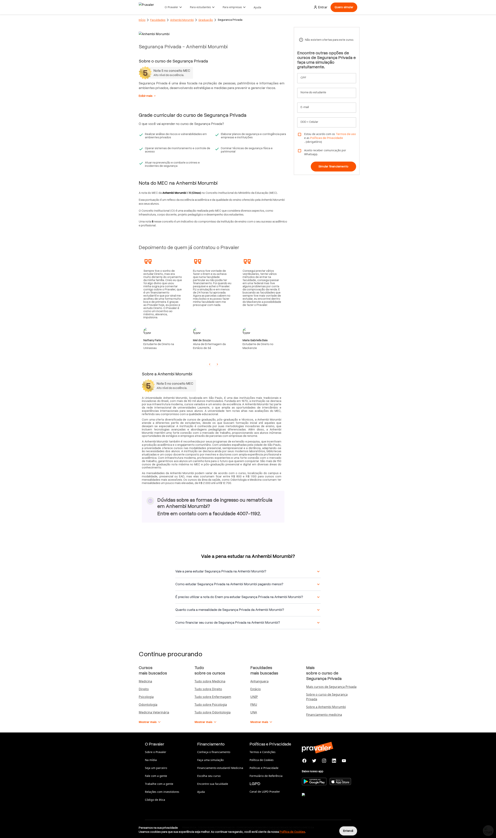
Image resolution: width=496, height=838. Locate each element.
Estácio (255, 689)
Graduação (205, 20)
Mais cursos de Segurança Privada (331, 687)
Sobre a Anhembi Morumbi (326, 707)
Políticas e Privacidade (264, 768)
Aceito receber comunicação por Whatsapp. (325, 152)
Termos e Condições (263, 752)
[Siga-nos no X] (314, 761)
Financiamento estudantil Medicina (220, 768)
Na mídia (151, 760)
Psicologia (146, 697)
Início (142, 20)
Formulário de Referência (266, 776)
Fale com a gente (156, 776)
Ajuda (257, 7)
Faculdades (157, 20)
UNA (253, 712)
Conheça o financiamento (213, 752)
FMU (253, 704)
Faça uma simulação (210, 760)
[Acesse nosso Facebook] (304, 761)
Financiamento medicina (324, 714)
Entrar (322, 7)
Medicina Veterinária (154, 712)
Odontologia (148, 704)
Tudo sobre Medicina (210, 681)
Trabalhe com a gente (159, 784)
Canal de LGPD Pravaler (265, 791)
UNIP (254, 697)
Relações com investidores (162, 792)
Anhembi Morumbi (182, 20)
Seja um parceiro (156, 768)
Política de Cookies (262, 760)
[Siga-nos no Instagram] (324, 761)
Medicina (145, 681)
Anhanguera (259, 681)
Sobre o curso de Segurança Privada (327, 696)
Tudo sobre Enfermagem (213, 697)
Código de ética (155, 800)
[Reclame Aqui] (321, 799)
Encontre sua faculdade (212, 784)
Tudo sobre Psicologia (211, 704)
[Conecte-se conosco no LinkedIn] (334, 761)
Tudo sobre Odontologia (213, 712)
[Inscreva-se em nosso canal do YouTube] (343, 761)
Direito (144, 689)
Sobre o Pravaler (155, 752)
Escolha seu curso (208, 776)
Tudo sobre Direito (208, 689)
